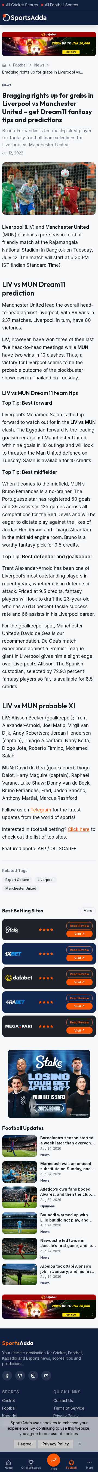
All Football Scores (61, 4)
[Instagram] (33, 1376)
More (88, 911)
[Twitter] (20, 1376)
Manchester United (20, 888)
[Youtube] (46, 1376)
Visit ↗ (79, 934)
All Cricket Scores (22, 4)
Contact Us (63, 1400)
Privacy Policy (66, 1415)
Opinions (47, 1206)
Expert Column (17, 880)
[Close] (80, 1444)
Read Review (79, 926)
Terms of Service (68, 1408)
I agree (25, 1444)
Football (20, 65)
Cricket (8, 1400)
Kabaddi (9, 1415)
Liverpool (45, 880)
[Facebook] (7, 1376)
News (39, 65)
